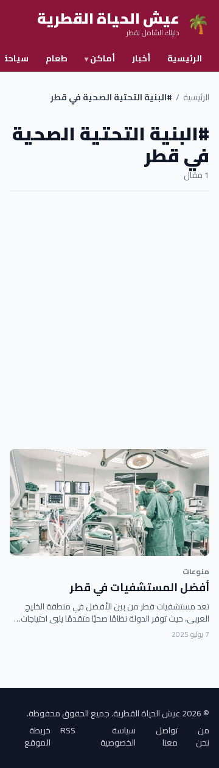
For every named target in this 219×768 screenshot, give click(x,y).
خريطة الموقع (37, 736)
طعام (57, 58)
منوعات (195, 571)
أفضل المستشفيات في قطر (139, 587)
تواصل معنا (167, 736)
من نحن (202, 736)
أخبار (141, 58)
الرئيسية (184, 58)
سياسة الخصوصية (118, 736)
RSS (67, 731)
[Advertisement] (109, 320)
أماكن (100, 58)
